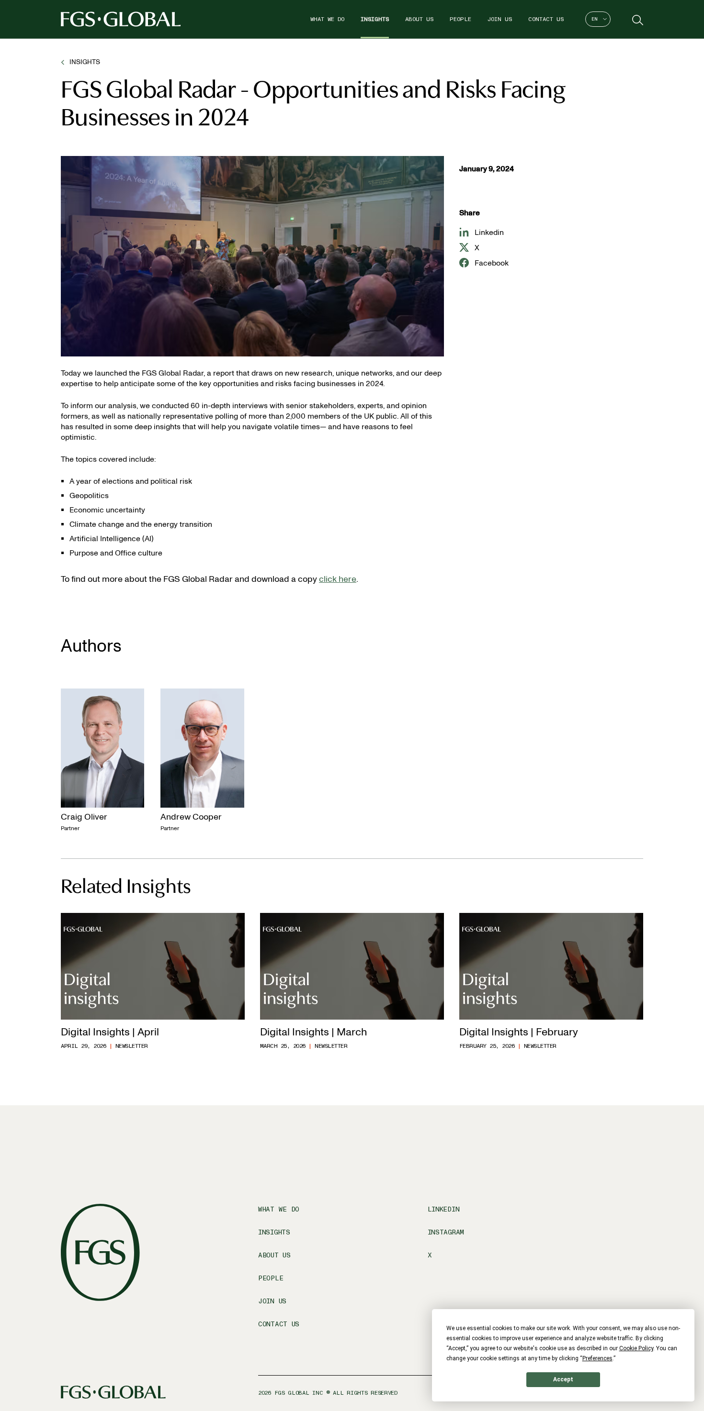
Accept (563, 1379)
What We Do (327, 19)
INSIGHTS (84, 62)
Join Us (500, 19)
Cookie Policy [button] (636, 1348)
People (460, 19)
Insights (375, 19)
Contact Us (546, 19)
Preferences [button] (597, 1358)
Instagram (446, 1232)
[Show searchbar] (636, 19)
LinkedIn (444, 1209)
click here (337, 579)
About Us (419, 19)
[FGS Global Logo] (121, 19)
